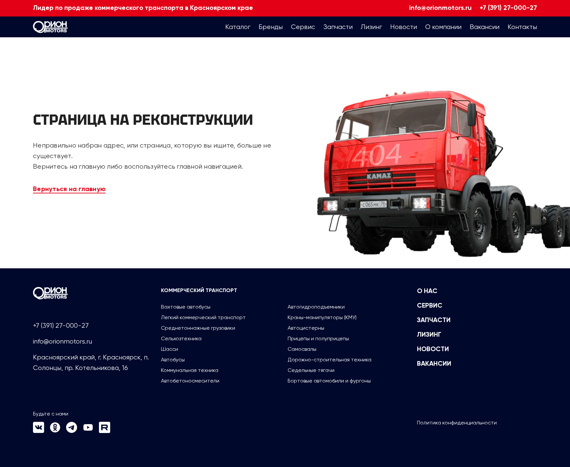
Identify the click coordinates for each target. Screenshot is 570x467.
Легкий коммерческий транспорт (203, 317)
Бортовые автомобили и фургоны (329, 381)
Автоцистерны (306, 328)
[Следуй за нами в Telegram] (71, 431)
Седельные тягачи (311, 370)
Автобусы (173, 359)
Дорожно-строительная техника (329, 359)
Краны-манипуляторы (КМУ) (322, 317)
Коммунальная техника (189, 370)
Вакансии (434, 364)
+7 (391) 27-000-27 (508, 8)
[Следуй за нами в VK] (38, 431)
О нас (427, 291)
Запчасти (434, 320)
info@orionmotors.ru (440, 8)
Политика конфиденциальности (457, 422)
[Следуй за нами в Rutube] (104, 431)
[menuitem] (237, 27)
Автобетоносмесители (190, 381)
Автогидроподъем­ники (316, 307)
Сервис (429, 306)
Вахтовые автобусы (185, 307)
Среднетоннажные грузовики (198, 328)
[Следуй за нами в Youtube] (88, 431)
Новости (433, 349)
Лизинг (429, 335)
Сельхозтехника (181, 338)
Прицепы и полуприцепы (318, 338)
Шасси (169, 349)
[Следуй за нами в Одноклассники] (55, 431)
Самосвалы (302, 349)
